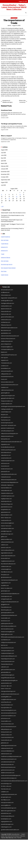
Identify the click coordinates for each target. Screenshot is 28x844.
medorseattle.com (6, 520)
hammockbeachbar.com (7, 550)
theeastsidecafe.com (7, 664)
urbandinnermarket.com (7, 528)
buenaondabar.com (6, 488)
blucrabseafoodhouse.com (8, 564)
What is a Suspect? (6, 135)
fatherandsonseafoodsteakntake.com (11, 441)
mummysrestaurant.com (7, 661)
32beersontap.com (6, 325)
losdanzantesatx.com (7, 469)
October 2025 (4, 177)
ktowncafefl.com (5, 558)
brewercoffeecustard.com (8, 338)
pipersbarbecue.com (6, 507)
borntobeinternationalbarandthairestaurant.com (14, 781)
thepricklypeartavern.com (8, 659)
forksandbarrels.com (6, 490)
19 (9, 198)
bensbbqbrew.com (6, 819)
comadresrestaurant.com (8, 762)
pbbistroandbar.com (6, 539)
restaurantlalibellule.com (7, 751)
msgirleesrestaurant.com (8, 561)
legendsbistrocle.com (7, 553)
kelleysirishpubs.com (6, 729)
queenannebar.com (6, 683)
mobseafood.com (6, 477)
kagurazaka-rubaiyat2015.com (9, 298)
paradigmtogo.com (6, 531)
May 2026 (3, 158)
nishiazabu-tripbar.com (7, 485)
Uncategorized (14, 18)
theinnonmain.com (6, 314)
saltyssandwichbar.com (7, 542)
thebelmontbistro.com (7, 493)
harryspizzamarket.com (7, 802)
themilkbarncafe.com (6, 572)
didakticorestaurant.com (7, 772)
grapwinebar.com (5, 512)
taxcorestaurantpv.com (7, 724)
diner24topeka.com (6, 610)
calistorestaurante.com (7, 390)
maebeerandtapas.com (7, 653)
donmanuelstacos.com (7, 629)
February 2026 (4, 166)
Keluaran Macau (5, 257)
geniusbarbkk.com (6, 672)
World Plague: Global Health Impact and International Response (11, 220)
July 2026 (3, 152)
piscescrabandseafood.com (8, 726)
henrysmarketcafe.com (7, 382)
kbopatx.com (4, 414)
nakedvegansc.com (6, 827)
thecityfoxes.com (5, 420)
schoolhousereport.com (7, 431)
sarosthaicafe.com (6, 702)
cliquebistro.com (5, 444)
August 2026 (4, 150)
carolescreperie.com (6, 403)
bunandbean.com (6, 368)
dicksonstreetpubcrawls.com (8, 479)
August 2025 (4, 182)
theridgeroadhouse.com (7, 303)
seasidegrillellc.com (6, 696)
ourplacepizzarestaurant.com (9, 794)
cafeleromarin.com (6, 566)
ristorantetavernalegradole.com (9, 482)
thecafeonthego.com (7, 504)
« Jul (2, 206)
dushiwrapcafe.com (6, 501)
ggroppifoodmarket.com (7, 398)
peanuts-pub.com (6, 547)
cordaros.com (4, 365)
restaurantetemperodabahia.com (10, 593)
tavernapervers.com (6, 596)
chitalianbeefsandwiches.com (9, 615)
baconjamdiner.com (6, 707)
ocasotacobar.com (6, 458)
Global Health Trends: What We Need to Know (13, 213)
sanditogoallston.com (7, 300)
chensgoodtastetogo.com (8, 691)
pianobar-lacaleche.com (7, 428)
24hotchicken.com (6, 295)
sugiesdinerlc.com (6, 583)
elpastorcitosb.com (6, 308)
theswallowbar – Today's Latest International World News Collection (14, 7)
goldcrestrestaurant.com (8, 770)
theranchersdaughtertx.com (8, 710)
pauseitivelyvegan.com (7, 824)
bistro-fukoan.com (6, 517)
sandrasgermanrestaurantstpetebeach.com (13, 406)
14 (16, 196)
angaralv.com (4, 360)
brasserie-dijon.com (6, 686)
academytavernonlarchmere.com (10, 694)
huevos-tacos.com (6, 526)
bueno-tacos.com (6, 688)
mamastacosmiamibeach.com (9, 580)
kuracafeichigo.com (6, 783)
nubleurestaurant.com (7, 748)
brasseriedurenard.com (7, 376)
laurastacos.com (5, 621)
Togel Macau (4, 243)
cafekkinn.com (5, 791)
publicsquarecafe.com (7, 623)
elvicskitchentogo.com (7, 534)
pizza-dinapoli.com (6, 344)
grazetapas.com (5, 591)
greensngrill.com (5, 393)
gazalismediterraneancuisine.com (10, 829)
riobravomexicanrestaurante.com (10, 336)
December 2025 (5, 171)
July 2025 (3, 185)
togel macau (4, 275)
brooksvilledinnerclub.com (8, 447)
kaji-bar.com (4, 645)
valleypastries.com (6, 374)
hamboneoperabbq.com (7, 816)
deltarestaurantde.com (7, 764)
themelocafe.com (6, 789)
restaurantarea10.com (7, 371)
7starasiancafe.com (6, 363)
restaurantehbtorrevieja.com (9, 778)
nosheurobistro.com (6, 306)
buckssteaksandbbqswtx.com (9, 656)
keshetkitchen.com (6, 813)
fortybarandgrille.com (7, 347)
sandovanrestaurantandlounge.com (10, 775)
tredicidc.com (4, 387)
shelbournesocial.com (7, 341)
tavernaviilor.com (5, 618)
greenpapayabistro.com (7, 612)
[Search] (26, 13)
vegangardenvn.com (6, 821)
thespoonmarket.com (7, 401)
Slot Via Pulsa (4, 240)
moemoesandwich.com (7, 737)
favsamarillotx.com (6, 721)
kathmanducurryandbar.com (8, 626)
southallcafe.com (5, 639)
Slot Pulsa (3, 271)
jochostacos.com (5, 718)
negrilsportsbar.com (6, 498)
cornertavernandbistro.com (8, 715)
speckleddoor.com (6, 333)
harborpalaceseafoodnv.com (9, 474)
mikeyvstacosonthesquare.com (9, 433)
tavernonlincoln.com (6, 740)
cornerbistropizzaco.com (7, 496)
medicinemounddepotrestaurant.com (11, 756)
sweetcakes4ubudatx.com (8, 555)
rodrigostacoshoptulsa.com (8, 642)
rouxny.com (4, 379)
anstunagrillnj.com (6, 805)
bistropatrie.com (5, 439)
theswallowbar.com (6, 607)
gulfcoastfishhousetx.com (8, 669)
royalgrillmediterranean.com (8, 699)
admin (9, 25)
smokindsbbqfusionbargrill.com (9, 680)
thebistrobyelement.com (7, 460)
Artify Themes (17, 838)
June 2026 (3, 155)
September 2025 (5, 180)
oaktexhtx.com (5, 667)
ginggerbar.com (5, 604)
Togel (2, 254)
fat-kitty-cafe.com (6, 786)
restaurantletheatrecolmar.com (9, 384)
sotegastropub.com (6, 599)
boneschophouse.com (7, 422)
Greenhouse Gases (6, 110)
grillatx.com (4, 536)
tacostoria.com (5, 466)
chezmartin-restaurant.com (8, 425)
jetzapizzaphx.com (6, 797)
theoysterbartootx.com (7, 648)
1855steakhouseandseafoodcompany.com (12, 637)
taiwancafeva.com (6, 319)
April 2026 (3, 161)
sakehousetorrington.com (8, 395)
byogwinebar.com (6, 509)
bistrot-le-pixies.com (6, 588)
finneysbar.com (5, 574)
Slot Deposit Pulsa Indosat (8, 268)
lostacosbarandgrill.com (7, 523)
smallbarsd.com (5, 292)
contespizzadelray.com (7, 349)
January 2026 (4, 169)
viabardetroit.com (6, 455)
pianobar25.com (5, 471)
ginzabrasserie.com (6, 577)
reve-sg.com (4, 357)
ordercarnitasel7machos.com (9, 355)
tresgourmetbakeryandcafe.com (10, 602)
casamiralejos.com (6, 412)
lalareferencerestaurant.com (9, 759)
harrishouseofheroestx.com (8, 450)
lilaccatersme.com (6, 330)
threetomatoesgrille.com (8, 631)
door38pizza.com (5, 800)
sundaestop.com (5, 322)
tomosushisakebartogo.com (8, 808)
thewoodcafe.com (6, 311)
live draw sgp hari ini (6, 264)
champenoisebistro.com (7, 650)
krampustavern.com (6, 732)
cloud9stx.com (5, 585)
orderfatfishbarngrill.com (7, 675)
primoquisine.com (5, 417)
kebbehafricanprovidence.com (9, 327)
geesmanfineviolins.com (7, 317)
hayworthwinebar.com (7, 705)
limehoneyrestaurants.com (8, 767)
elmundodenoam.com (7, 290)
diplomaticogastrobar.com (8, 810)
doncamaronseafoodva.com (8, 713)
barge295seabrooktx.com (8, 678)
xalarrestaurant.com (6, 753)
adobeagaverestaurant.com (8, 745)
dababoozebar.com (6, 734)
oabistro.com (4, 545)
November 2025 (5, 174)
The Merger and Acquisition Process (11, 124)
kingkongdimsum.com (7, 634)
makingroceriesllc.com (7, 409)
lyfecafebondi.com (6, 452)
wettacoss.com (5, 463)
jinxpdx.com (4, 352)
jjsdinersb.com (5, 743)
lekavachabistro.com (6, 515)
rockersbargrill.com (6, 569)
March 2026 (4, 163)
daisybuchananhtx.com (7, 436)
